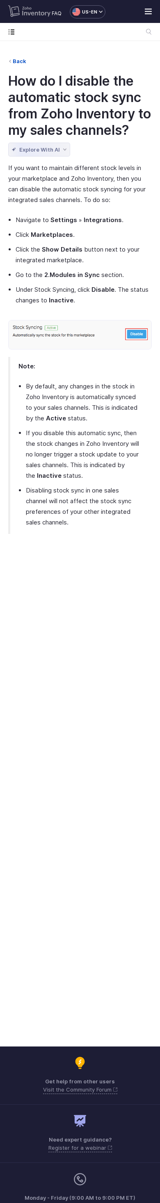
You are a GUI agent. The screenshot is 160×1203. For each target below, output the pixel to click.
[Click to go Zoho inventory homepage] (29, 11)
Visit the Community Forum (78, 1089)
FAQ (57, 13)
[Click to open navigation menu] (13, 32)
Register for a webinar (78, 1147)
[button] (83, 11)
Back (19, 61)
